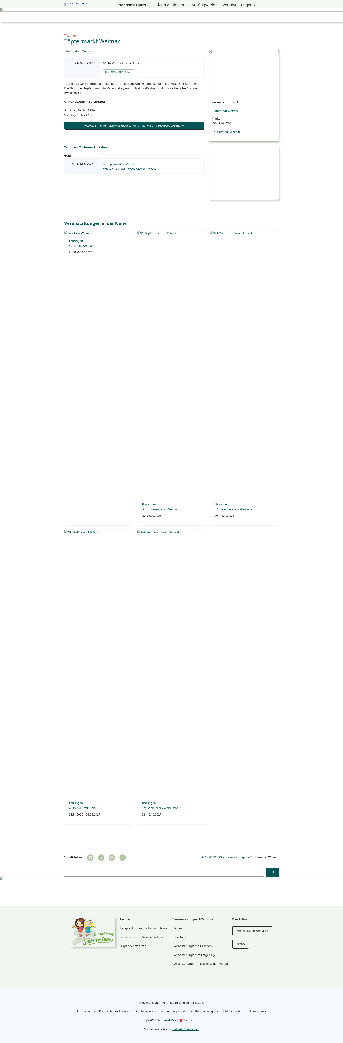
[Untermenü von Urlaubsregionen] (186, 5)
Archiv (241, 944)
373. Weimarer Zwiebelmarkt (234, 509)
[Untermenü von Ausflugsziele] (217, 5)
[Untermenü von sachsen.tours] (148, 5)
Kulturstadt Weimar (225, 111)
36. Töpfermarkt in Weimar (121, 63)
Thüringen (71, 36)
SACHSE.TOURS (211, 857)
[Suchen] (272, 872)
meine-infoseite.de (184, 1029)
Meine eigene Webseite (252, 931)
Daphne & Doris (167, 1020)
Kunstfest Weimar (81, 245)
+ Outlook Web (137, 168)
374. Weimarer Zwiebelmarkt (161, 808)
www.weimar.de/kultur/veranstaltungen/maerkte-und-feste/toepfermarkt (134, 126)
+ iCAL (152, 168)
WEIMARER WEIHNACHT (85, 808)
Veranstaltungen (236, 857)
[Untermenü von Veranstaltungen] (254, 5)
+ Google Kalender (114, 168)
